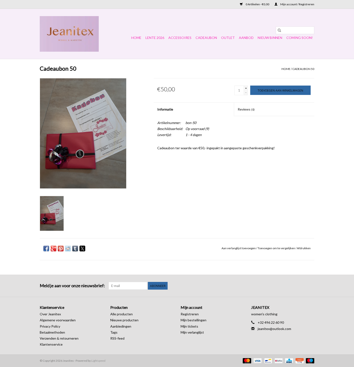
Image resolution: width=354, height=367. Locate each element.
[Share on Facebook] (46, 248)
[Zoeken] (279, 30)
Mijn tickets (189, 326)
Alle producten (121, 314)
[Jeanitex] (69, 34)
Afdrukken (304, 248)
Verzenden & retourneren (59, 338)
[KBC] (288, 360)
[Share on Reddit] (68, 248)
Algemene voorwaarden (58, 320)
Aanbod (246, 38)
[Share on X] (82, 248)
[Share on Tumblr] (75, 248)
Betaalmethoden (52, 332)
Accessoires (179, 38)
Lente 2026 (154, 38)
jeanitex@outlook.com (274, 329)
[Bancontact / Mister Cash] (267, 360)
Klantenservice (51, 344)
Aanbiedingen (120, 326)
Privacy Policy (50, 326)
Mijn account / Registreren (297, 4)
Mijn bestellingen (193, 320)
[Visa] (257, 360)
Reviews (246, 109)
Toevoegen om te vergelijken (276, 248)
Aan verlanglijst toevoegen (239, 248)
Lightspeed (98, 360)
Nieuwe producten (124, 320)
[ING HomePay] (299, 360)
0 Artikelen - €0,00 (257, 4)
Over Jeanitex (50, 314)
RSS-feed (117, 338)
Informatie (165, 109)
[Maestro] (309, 360)
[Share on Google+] (53, 248)
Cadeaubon (206, 38)
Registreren (190, 314)
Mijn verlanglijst (192, 332)
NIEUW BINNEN (270, 38)
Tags (114, 332)
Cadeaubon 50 (303, 69)
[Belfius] (278, 360)
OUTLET (228, 38)
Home (136, 38)
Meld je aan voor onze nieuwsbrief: (72, 285)
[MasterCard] (246, 360)
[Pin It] (61, 248)
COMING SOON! (299, 38)
